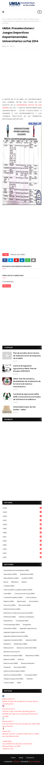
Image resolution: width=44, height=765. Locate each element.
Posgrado (7, 667)
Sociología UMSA (31, 675)
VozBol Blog (6, 741)
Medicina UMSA (9, 659)
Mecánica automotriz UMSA (27, 648)
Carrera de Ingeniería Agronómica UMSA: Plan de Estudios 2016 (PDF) (24, 368)
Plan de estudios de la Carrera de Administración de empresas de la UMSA (27, 355)
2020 (22, 524)
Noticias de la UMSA (15, 19)
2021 (22, 520)
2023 (22, 512)
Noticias (21, 659)
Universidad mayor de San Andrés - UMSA (24, 408)
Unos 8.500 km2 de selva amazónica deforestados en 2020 (17, 745)
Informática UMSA (10, 628)
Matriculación (9, 648)
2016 (22, 541)
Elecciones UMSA (25, 605)
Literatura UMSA (31, 640)
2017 (22, 537)
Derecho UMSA (9, 601)
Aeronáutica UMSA (10, 574)
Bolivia (24, 582)
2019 (22, 528)
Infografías (27, 625)
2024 (22, 508)
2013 (22, 553)
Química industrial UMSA (12, 675)
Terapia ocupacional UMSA (13, 679)
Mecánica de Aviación (12, 652)
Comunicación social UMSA (24, 594)
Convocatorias (31, 597)
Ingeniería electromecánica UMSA (16, 636)
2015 (22, 545)
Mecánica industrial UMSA (13, 656)
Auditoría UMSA (27, 578)
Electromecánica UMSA (12, 609)
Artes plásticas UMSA (11, 578)
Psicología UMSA (20, 667)
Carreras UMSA (9, 586)
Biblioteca (15, 582)
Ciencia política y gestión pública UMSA (18, 590)
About (21, 758)
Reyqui (6, 46)
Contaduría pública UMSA (13, 597)
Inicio (4, 19)
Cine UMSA (7, 594)
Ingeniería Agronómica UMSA (14, 632)
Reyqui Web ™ (8, 721)
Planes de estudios (27, 663)
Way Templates (34, 762)
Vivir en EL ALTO (8, 709)
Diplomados (21, 601)
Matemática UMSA (20, 644)
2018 (22, 533)
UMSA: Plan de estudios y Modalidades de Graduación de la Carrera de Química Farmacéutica (27, 383)
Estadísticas (8, 621)
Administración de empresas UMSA (16, 570)
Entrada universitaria (26, 617)
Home (13, 758)
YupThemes (16, 762)
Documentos (33, 601)
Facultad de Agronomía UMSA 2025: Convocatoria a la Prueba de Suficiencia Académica (27, 397)
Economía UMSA (9, 605)
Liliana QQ (6, 731)
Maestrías (7, 644)
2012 (22, 557)
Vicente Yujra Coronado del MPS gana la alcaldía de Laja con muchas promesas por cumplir (20, 713)
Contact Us (30, 758)
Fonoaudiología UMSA (12, 625)
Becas (6, 582)
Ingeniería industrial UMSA (13, 640)
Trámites (29, 679)
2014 (22, 549)
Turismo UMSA (9, 683)
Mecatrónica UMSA (32, 656)
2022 (22, 516)
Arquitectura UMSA (26, 574)
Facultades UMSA (22, 621)
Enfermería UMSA (10, 617)
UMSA (19, 683)
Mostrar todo (8, 749)
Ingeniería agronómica (28, 628)
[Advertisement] (22, 74)
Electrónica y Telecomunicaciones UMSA (18, 613)
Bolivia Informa (8, 699)
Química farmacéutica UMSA (14, 671)
